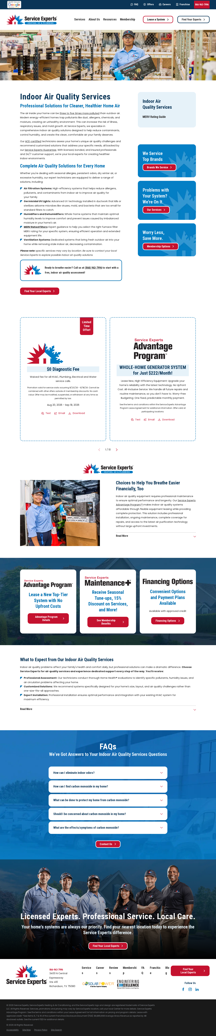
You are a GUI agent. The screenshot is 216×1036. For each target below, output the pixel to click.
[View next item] (116, 449)
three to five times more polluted (79, 113)
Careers (167, 4)
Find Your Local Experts (37, 291)
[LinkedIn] (197, 989)
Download (79, 413)
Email (62, 413)
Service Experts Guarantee (40, 150)
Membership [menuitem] (127, 19)
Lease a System (156, 19)
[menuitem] (154, 117)
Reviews (113, 970)
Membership (130, 970)
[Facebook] (183, 989)
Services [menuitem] (79, 19)
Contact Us (106, 844)
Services (86, 970)
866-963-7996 (202, 4)
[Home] (31, 19)
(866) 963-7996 (93, 267)
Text (48, 413)
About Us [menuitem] (94, 19)
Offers (150, 4)
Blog (167, 970)
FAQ (136, 4)
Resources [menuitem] (110, 19)
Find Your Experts (191, 19)
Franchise (185, 4)
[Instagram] (190, 989)
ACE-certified (33, 141)
